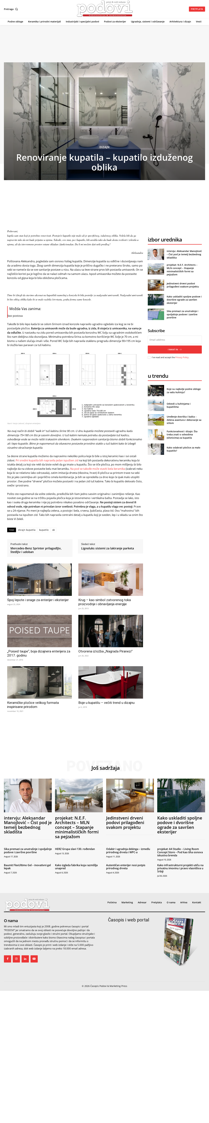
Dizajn (104, 147)
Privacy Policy (182, 357)
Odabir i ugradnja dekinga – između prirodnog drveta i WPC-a (128, 850)
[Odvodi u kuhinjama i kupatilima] (156, 405)
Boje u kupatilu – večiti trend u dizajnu (106, 703)
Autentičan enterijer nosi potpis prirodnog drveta (125, 866)
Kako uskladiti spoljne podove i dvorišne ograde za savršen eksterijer (184, 299)
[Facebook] (7, 959)
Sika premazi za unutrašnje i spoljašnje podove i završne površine (182, 314)
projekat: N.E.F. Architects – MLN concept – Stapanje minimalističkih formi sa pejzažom (182, 269)
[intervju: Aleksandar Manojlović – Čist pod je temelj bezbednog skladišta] (156, 254)
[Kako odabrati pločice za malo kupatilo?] (156, 449)
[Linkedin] (25, 959)
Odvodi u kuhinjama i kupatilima (179, 405)
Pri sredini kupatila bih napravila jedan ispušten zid (47, 460)
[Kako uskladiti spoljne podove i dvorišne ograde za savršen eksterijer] (156, 299)
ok (53, 529)
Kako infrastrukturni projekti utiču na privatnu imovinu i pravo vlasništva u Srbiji (180, 868)
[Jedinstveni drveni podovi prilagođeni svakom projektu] (156, 285)
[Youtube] (34, 959)
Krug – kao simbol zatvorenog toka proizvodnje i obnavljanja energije (104, 602)
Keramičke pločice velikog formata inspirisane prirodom (33, 705)
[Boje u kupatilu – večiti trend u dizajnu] (110, 682)
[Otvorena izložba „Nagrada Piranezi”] (110, 631)
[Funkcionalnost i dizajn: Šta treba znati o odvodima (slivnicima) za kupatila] (156, 434)
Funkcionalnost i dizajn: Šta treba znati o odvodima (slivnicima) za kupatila (182, 434)
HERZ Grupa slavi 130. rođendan (75, 849)
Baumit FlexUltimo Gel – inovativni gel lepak (27, 866)
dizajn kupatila (27, 529)
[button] (11, 9)
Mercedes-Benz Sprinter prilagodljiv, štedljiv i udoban (36, 550)
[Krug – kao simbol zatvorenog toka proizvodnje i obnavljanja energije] (110, 579)
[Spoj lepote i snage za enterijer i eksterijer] (39, 579)
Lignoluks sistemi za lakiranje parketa (107, 548)
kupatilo (44, 529)
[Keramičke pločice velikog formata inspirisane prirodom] (39, 682)
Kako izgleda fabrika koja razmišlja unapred (76, 866)
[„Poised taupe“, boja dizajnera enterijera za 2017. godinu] (39, 631)
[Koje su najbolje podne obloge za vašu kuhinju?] (156, 390)
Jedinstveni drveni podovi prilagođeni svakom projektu (183, 285)
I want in (173, 349)
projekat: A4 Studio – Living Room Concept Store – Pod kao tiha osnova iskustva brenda (180, 852)
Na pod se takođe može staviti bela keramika (97, 469)
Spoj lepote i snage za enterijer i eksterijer (38, 600)
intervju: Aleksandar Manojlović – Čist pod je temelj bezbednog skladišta (184, 254)
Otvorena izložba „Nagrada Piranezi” (105, 651)
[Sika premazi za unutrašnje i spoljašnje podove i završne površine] (156, 314)
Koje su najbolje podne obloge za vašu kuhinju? (184, 390)
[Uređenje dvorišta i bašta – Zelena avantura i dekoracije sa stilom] (156, 420)
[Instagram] (16, 959)
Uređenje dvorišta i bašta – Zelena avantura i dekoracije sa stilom (184, 420)
